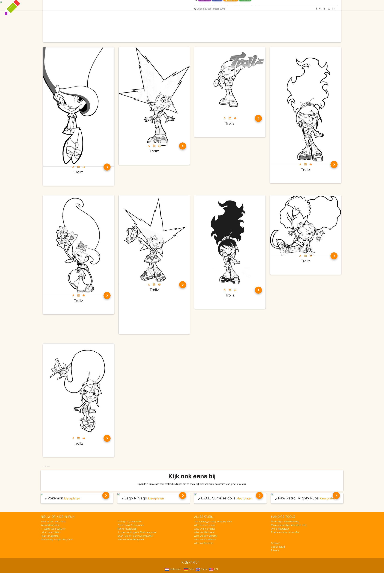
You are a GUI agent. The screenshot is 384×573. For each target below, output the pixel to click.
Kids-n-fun (126, 4)
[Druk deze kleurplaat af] (83, 166)
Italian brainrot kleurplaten (130, 539)
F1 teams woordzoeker (53, 528)
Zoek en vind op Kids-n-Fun (285, 532)
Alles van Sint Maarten (205, 535)
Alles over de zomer (204, 525)
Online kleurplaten (280, 528)
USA (216, 569)
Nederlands (175, 569)
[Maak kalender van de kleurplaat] (78, 166)
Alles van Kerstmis (203, 543)
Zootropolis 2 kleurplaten (130, 525)
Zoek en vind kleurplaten (53, 521)
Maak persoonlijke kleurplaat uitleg (289, 525)
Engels (203, 569)
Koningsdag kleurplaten (129, 521)
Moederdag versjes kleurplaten (57, 539)
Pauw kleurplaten (49, 535)
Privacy (275, 550)
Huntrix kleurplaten (126, 528)
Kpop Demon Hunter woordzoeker (135, 535)
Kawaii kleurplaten (50, 525)
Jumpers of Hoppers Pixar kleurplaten (137, 532)
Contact (275, 543)
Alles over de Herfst (204, 528)
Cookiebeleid (278, 546)
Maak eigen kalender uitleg (285, 521)
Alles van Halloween (204, 532)
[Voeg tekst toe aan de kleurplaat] (73, 166)
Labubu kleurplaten (50, 532)
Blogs (165, 4)
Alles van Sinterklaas (205, 539)
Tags (252, 4)
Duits (191, 569)
